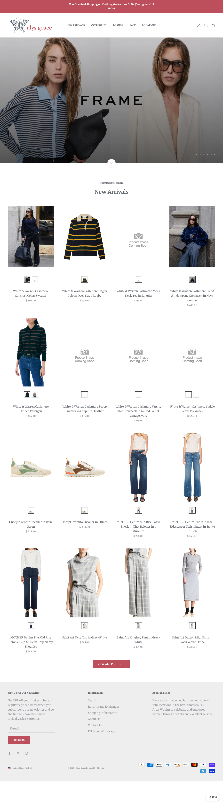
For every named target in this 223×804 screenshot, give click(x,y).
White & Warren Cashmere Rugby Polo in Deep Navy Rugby (84, 293)
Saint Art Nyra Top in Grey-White (84, 637)
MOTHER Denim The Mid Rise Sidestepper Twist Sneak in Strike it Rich (192, 526)
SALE (133, 25)
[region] (111, 100)
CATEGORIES (98, 25)
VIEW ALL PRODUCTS (111, 664)
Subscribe (19, 739)
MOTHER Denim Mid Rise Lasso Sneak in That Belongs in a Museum (138, 526)
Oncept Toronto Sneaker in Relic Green (31, 524)
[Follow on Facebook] (9, 753)
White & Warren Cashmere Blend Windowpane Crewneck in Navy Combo (192, 295)
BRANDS (118, 25)
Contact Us (95, 725)
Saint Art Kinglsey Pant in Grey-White (138, 640)
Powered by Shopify (95, 768)
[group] (111, 100)
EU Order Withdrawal (102, 731)
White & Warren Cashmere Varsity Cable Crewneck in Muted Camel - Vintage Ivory (138, 411)
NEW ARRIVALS (76, 25)
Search (92, 700)
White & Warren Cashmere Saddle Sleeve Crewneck (192, 409)
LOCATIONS (149, 25)
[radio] (26, 279)
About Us (94, 719)
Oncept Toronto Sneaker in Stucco (85, 522)
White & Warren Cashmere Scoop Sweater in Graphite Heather (85, 409)
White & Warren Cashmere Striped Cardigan (31, 409)
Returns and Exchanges (103, 706)
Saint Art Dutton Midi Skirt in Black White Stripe (192, 640)
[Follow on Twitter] (18, 753)
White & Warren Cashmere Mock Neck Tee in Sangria (138, 293)
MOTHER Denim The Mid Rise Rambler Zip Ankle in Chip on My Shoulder (31, 642)
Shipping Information (102, 713)
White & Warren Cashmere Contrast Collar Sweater (31, 293)
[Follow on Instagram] (26, 753)
